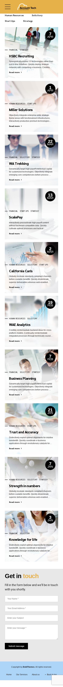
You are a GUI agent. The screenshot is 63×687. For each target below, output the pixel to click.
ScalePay (15, 217)
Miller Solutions (21, 109)
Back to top (52, 674)
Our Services (21, 674)
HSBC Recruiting (21, 56)
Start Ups (31, 104)
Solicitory (25, 157)
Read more (14, 72)
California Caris (21, 271)
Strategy (24, 50)
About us (36, 674)
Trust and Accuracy (23, 432)
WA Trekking (19, 163)
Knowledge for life (23, 539)
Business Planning (22, 378)
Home (9, 674)
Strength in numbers (24, 485)
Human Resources (17, 104)
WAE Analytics (19, 324)
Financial (13, 50)
